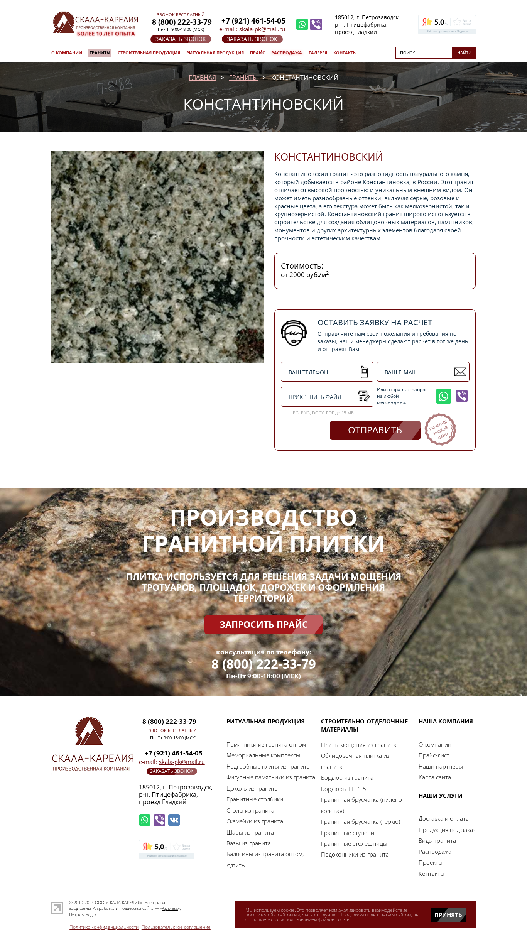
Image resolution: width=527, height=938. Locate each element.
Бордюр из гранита (347, 777)
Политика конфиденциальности (104, 927)
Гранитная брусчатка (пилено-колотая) (362, 805)
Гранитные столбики (254, 799)
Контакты (345, 53)
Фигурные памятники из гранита (270, 777)
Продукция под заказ (447, 829)
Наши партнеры (441, 766)
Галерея (318, 53)
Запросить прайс (264, 624)
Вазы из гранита (248, 843)
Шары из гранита (250, 832)
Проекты (431, 862)
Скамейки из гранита (254, 821)
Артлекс (170, 908)
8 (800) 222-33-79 (263, 664)
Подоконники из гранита (355, 854)
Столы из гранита (250, 810)
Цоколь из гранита (252, 788)
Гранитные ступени (347, 833)
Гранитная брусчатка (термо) (360, 821)
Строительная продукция (149, 53)
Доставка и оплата (444, 818)
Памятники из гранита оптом (266, 744)
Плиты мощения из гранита (359, 745)
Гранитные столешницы (354, 843)
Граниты (100, 53)
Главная (202, 77)
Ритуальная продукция (215, 53)
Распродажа (286, 53)
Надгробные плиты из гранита (268, 766)
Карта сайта (435, 777)
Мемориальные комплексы (263, 755)
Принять (448, 915)
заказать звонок (180, 38)
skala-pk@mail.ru (262, 29)
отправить (375, 430)
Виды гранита (437, 840)
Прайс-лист (434, 755)
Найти (464, 53)
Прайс (257, 53)
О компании (66, 53)
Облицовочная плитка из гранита (355, 761)
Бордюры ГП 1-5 (343, 789)
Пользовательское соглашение (176, 927)
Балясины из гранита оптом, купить (265, 859)
